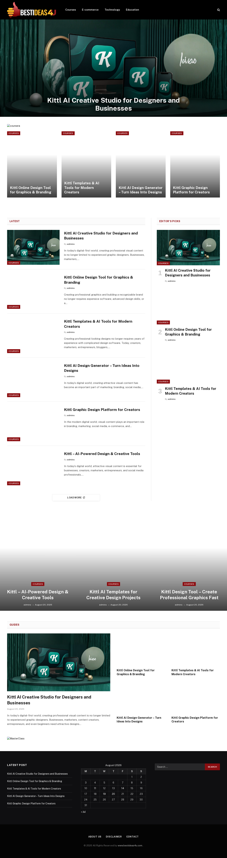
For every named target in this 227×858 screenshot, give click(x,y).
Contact (132, 836)
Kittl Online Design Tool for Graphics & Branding (30, 190)
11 (95, 788)
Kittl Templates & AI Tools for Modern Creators (81, 187)
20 (113, 794)
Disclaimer (114, 836)
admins (71, 244)
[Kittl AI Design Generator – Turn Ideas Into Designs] (141, 164)
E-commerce (90, 9)
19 (104, 794)
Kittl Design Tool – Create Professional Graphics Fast (189, 594)
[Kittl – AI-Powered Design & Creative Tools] (33, 467)
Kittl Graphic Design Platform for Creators (191, 190)
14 (122, 788)
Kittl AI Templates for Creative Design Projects (113, 594)
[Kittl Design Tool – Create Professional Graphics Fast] (189, 562)
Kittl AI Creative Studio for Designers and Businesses (113, 104)
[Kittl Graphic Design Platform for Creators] (195, 164)
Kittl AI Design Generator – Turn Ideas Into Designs (140, 190)
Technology (112, 9)
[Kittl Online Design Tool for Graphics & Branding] (32, 164)
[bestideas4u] (31, 9)
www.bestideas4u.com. (130, 845)
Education (132, 9)
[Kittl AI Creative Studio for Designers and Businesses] (113, 68)
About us (94, 836)
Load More (74, 497)
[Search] (218, 10)
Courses (70, 9)
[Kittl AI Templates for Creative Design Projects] (113, 562)
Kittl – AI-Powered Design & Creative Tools (102, 453)
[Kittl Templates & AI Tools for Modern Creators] (86, 164)
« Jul (83, 811)
